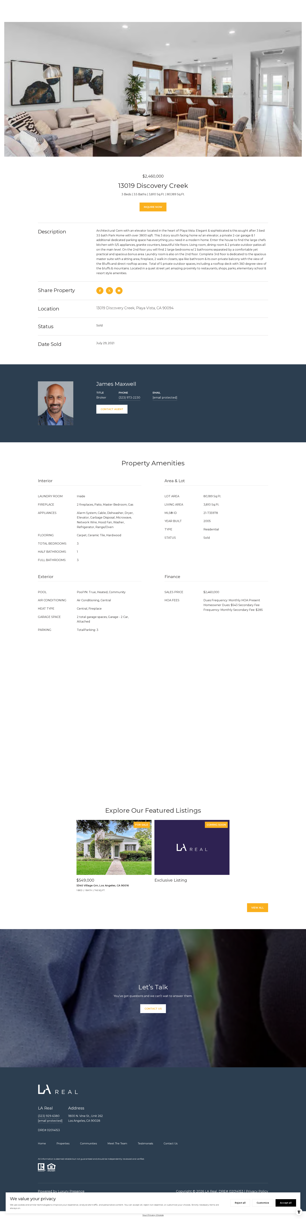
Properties (62, 1143)
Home (42, 1143)
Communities (88, 1143)
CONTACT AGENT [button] (112, 409)
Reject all (240, 1202)
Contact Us (170, 1143)
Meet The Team (117, 1143)
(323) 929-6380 (49, 1116)
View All (257, 907)
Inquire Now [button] (153, 207)
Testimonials (145, 1143)
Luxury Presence (71, 1191)
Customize (263, 1202)
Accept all (286, 1202)
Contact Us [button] (153, 1008)
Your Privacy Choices (153, 1215)
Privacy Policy (257, 1191)
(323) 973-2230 (129, 397)
